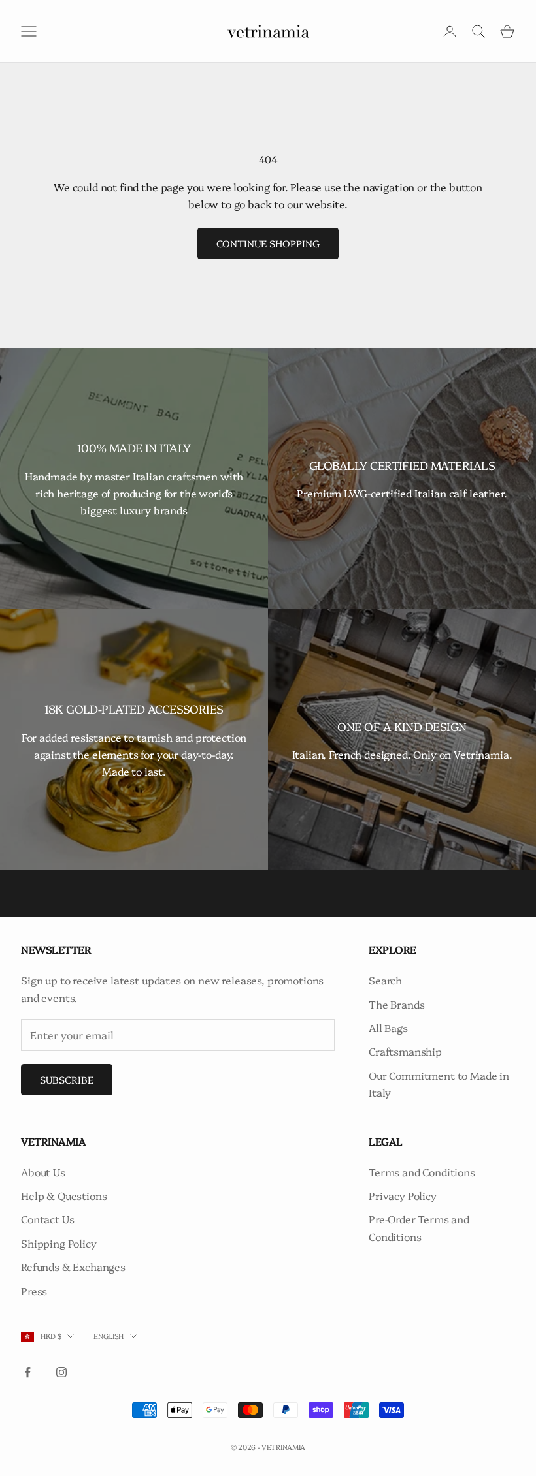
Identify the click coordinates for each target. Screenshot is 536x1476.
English (108, 1336)
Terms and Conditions (422, 1172)
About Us (43, 1172)
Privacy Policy (403, 1195)
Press (34, 1290)
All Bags (388, 1027)
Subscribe (66, 1079)
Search (385, 980)
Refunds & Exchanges (73, 1266)
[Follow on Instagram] (61, 1372)
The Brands (396, 1004)
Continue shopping (268, 243)
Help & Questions (64, 1195)
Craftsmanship (405, 1051)
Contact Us (47, 1219)
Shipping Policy (59, 1243)
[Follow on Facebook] (27, 1372)
